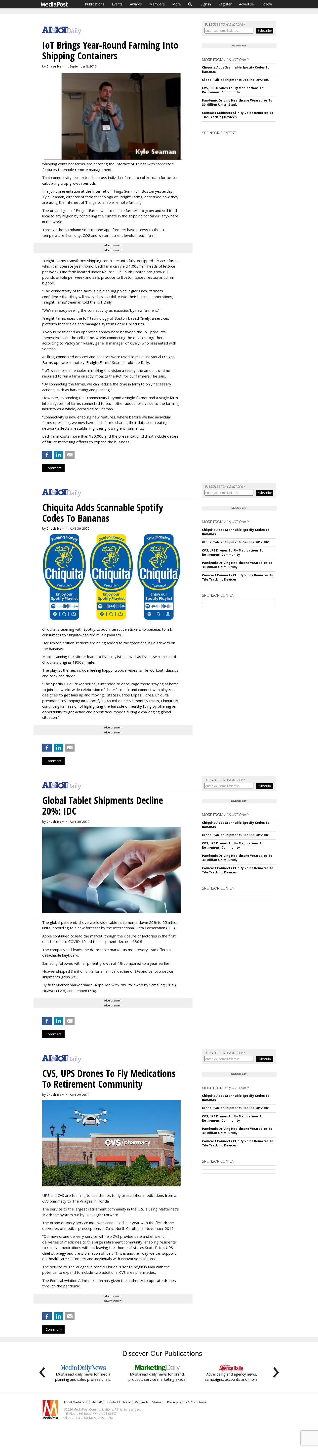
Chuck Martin (57, 528)
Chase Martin (57, 66)
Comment (53, 468)
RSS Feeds (141, 1402)
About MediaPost (75, 1402)
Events (117, 4)
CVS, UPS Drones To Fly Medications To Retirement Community (232, 90)
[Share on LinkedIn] (58, 455)
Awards (136, 4)
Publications (94, 4)
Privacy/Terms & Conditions (186, 1402)
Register (225, 4)
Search (190, 4)
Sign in (205, 4)
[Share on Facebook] (47, 455)
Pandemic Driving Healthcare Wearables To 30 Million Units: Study (237, 102)
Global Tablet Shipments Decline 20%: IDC (235, 80)
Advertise (246, 4)
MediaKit (97, 1402)
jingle (89, 662)
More (176, 4)
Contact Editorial (119, 1402)
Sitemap (157, 1402)
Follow (266, 4)
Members (157, 4)
